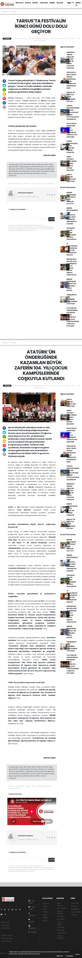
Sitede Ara (75, 903)
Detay (60, 956)
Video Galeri (32, 908)
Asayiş (45, 920)
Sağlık (52, 2)
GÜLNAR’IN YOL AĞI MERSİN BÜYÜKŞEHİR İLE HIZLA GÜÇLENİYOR (71, 233)
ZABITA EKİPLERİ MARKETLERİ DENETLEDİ (71, 178)
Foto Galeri (32, 902)
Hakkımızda (5, 922)
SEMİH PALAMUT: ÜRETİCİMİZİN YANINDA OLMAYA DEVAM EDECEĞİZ (72, 163)
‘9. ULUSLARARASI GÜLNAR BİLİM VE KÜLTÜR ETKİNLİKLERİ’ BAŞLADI (72, 249)
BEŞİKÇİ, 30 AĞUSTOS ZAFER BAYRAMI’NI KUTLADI (71, 96)
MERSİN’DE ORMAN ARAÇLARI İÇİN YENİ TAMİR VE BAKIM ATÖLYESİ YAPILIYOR (71, 60)
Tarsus (11, 98)
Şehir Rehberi (61, 933)
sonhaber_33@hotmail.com (28, 197)
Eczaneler (60, 916)
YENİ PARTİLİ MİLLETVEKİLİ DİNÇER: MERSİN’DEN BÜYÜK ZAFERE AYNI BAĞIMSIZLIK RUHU (71, 80)
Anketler (74, 906)
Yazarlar (32, 915)
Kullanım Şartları (7, 935)
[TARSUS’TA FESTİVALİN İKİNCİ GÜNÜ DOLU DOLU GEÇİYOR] (29, 60)
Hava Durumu (60, 904)
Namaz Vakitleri (60, 912)
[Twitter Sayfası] (5, 910)
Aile (19, 507)
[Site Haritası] (2, 914)
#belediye (20, 786)
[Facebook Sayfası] (2, 910)
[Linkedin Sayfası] (16, 910)
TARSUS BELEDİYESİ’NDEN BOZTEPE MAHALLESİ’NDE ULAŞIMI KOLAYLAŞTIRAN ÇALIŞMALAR (73, 112)
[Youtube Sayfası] (13, 910)
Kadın (11, 507)
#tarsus (34, 184)
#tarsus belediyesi (15, 184)
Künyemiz (32, 928)
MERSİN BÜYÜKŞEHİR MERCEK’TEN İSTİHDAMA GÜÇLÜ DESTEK (71, 284)
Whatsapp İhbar (7, 938)
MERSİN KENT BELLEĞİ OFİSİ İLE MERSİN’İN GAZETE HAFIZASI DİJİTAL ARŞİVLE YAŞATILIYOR (72, 267)
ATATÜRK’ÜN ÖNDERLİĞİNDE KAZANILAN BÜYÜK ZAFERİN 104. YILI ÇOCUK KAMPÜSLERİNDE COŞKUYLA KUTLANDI (73, 317)
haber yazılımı (5, 955)
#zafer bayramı (14, 788)
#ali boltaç (51, 184)
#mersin (26, 184)
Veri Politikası (5, 928)
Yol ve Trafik (61, 908)
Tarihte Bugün (59, 923)
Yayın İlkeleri (5, 925)
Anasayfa (5, 12)
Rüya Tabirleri (76, 912)
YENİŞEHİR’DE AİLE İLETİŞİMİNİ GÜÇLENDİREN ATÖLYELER (72, 299)
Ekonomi (19, 2)
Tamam (70, 956)
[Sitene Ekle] (6, 914)
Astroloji (74, 915)
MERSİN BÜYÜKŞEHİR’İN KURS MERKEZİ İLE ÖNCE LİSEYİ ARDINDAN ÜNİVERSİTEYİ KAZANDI (72, 216)
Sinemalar (60, 927)
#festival (42, 184)
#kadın (28, 786)
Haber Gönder (6, 941)
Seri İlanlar (60, 930)
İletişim (34, 932)
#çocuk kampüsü (44, 786)
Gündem (14, 12)
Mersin (44, 101)
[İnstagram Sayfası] (9, 910)
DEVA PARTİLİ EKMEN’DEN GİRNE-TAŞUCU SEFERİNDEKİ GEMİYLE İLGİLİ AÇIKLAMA (72, 130)
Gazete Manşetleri (60, 937)
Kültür (35, 2)
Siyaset (59, 2)
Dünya (28, 2)
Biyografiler (75, 909)
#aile (34, 786)
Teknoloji (44, 2)
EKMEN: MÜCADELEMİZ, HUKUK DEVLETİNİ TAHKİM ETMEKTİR (72, 146)
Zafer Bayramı (25, 510)
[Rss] (20, 910)
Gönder (52, 219)
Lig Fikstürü (61, 919)
